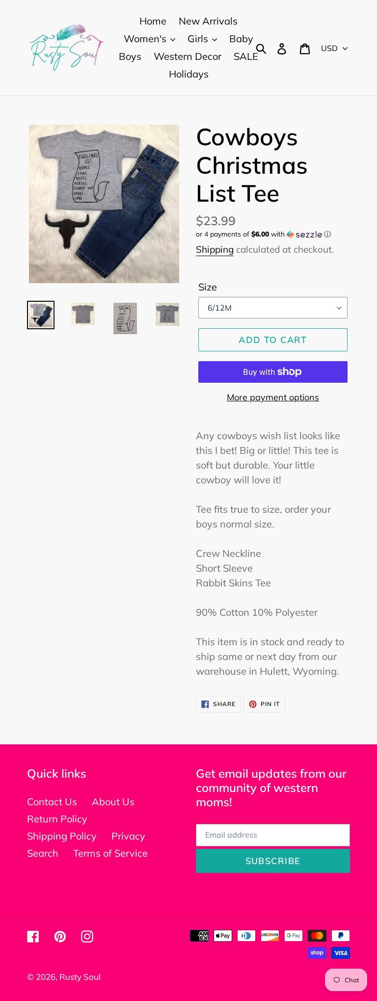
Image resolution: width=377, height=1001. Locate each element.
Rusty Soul (80, 977)
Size (207, 287)
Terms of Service (110, 853)
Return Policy (57, 819)
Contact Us (52, 801)
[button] (273, 234)
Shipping (215, 249)
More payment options (273, 397)
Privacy (128, 836)
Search (42, 853)
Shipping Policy (62, 836)
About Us (113, 801)
